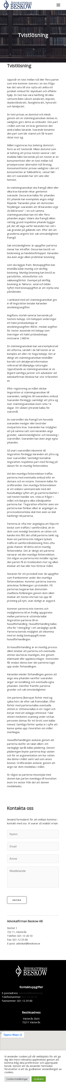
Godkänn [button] (39, 1079)
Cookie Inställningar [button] (17, 1079)
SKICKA (16, 900)
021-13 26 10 (24, 935)
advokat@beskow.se (28, 943)
